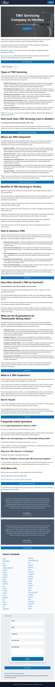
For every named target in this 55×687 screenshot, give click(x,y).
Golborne (5, 570)
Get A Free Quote (27, 548)
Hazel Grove (31, 601)
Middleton (30, 567)
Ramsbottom (6, 608)
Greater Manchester (33, 560)
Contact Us (27, 417)
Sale (4, 606)
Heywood (30, 565)
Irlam (4, 586)
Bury (4, 599)
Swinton (5, 588)
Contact (51, 2)
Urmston (5, 592)
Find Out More (27, 277)
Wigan (2, 479)
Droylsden (30, 576)
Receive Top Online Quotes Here (27, 182)
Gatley (29, 569)
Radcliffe (5, 590)
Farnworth (5, 583)
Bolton (4, 579)
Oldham (30, 583)
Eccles (4, 595)
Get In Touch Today (27, 61)
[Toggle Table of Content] (14, 67)
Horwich (5, 572)
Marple (30, 608)
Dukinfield (30, 594)
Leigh (14, 479)
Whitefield (5, 597)
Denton (30, 587)
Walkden (5, 581)
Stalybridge (31, 603)
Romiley (30, 606)
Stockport (30, 585)
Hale (29, 562)
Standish (5, 577)
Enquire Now (27, 370)
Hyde (29, 599)
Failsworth (30, 571)
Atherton (18, 479)
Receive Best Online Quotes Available (27, 132)
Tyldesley (5, 574)
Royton (30, 581)
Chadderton (31, 574)
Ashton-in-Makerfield (26, 479)
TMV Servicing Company (7, 55)
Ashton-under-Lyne (33, 592)
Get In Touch (27, 667)
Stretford (5, 604)
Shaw (29, 590)
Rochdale (30, 578)
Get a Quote (27, 28)
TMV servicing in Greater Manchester (14, 113)
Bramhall (30, 596)
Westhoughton (8, 479)
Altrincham (31, 558)
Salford (4, 602)
